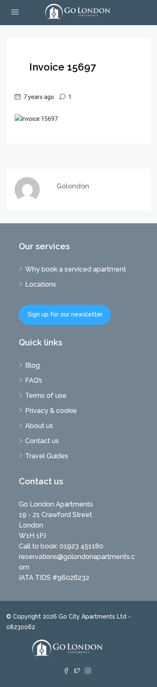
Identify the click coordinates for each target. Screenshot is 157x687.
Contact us (42, 441)
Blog (32, 365)
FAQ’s (33, 380)
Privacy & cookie (51, 411)
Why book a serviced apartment (75, 269)
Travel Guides (46, 456)
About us (39, 426)
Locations (40, 284)
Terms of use (46, 396)
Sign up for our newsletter (65, 314)
